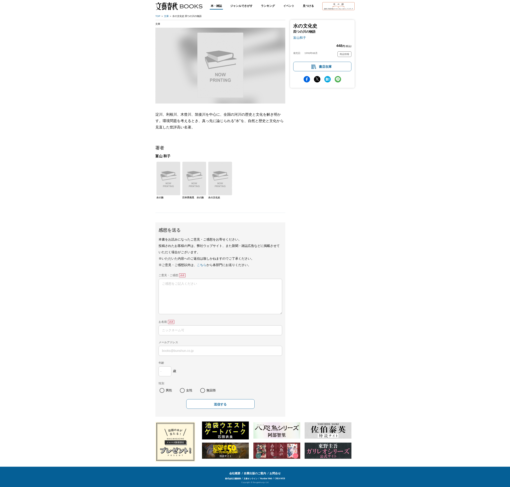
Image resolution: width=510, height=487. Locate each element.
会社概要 (234, 473)
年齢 (161, 363)
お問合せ (275, 473)
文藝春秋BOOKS (178, 6)
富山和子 (299, 37)
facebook (307, 79)
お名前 (163, 322)
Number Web (266, 479)
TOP (157, 16)
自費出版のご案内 (255, 473)
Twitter (317, 79)
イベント (288, 6)
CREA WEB (280, 479)
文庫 (166, 16)
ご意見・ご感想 (168, 275)
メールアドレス (168, 342)
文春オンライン (251, 479)
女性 (189, 390)
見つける (308, 6)
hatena (327, 79)
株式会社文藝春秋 (233, 479)
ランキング (268, 6)
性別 (161, 383)
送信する (220, 404)
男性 (169, 390)
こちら (201, 265)
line (338, 79)
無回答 (211, 390)
